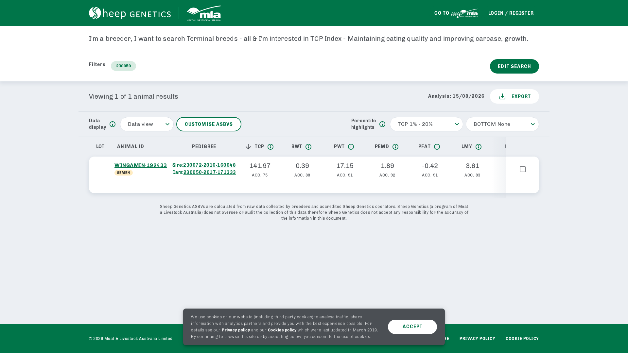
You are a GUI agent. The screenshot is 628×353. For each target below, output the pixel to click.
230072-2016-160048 (209, 165)
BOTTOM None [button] (492, 124)
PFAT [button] (424, 146)
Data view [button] (140, 124)
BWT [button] (296, 146)
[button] (249, 147)
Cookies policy (282, 330)
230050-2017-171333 (209, 172)
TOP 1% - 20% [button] (415, 124)
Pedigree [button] (204, 146)
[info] (112, 124)
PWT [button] (339, 146)
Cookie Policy (522, 338)
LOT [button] (100, 146)
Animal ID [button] (130, 146)
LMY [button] (467, 146)
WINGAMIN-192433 (140, 165)
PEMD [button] (382, 146)
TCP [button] (259, 146)
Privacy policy (236, 330)
